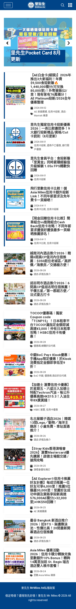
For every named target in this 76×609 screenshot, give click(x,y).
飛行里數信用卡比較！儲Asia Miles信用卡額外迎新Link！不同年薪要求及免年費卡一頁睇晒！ (50, 194)
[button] (7, 43)
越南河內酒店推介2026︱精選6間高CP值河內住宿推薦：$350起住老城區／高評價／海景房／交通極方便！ (50, 259)
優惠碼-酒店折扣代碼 (55, 375)
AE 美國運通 (40, 111)
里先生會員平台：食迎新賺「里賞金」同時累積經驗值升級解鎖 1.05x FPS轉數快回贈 (50, 164)
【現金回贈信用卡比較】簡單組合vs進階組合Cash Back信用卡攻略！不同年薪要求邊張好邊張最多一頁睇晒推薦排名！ (50, 226)
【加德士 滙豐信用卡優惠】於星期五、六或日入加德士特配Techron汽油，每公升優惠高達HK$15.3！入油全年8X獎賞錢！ (50, 392)
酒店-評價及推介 (42, 274)
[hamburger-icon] (8, 5)
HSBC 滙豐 (39, 409)
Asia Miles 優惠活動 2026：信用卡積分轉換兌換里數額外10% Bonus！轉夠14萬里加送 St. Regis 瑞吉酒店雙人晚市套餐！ (50, 558)
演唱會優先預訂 (42, 469)
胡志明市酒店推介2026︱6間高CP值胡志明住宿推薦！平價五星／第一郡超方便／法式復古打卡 (50, 289)
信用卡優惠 (52, 409)
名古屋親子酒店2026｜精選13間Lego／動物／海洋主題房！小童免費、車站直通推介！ (50, 424)
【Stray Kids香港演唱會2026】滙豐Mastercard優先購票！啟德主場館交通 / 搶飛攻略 (49, 454)
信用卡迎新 (54, 111)
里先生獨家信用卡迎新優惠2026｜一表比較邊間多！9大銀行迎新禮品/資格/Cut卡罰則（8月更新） (50, 130)
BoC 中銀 (38, 375)
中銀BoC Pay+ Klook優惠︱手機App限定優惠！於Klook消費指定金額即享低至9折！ (50, 360)
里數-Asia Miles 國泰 (44, 575)
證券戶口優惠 (54, 145)
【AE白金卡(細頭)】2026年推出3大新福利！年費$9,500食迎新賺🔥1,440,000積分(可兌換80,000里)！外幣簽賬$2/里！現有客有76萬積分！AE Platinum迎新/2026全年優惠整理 (50, 88)
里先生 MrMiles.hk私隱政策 (38, 587)
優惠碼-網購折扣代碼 (44, 346)
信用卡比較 (40, 209)
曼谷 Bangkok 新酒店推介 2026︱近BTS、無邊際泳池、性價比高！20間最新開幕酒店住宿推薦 (50, 526)
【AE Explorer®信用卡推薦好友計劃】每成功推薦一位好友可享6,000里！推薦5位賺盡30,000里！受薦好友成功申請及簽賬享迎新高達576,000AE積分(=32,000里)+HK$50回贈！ (50, 490)
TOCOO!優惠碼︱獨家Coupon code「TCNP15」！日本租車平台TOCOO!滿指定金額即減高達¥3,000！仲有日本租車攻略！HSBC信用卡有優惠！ (50, 324)
